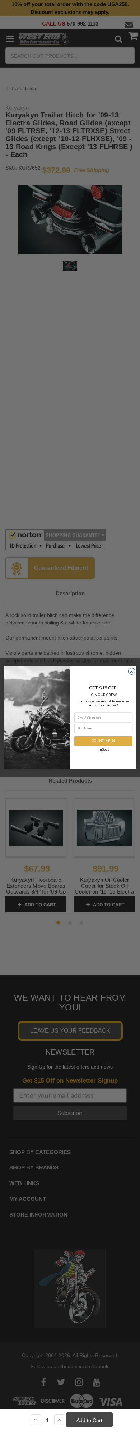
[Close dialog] (131, 671)
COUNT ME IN (103, 741)
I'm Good (103, 749)
